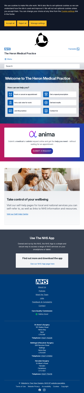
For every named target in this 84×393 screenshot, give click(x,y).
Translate (72, 49)
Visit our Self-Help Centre (17, 214)
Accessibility (46, 386)
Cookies (56, 386)
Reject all (22, 23)
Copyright (64, 386)
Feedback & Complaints (42, 302)
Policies (42, 291)
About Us (42, 287)
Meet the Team (42, 295)
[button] (24, 94)
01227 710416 (46, 374)
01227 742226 (46, 338)
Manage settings (38, 23)
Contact (42, 306)
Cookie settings (68, 11)
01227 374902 (46, 356)
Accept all (10, 23)
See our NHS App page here (42, 264)
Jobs (42, 298)
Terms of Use (21, 386)
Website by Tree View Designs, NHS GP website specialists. (43, 383)
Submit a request (42, 151)
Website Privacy (34, 386)
